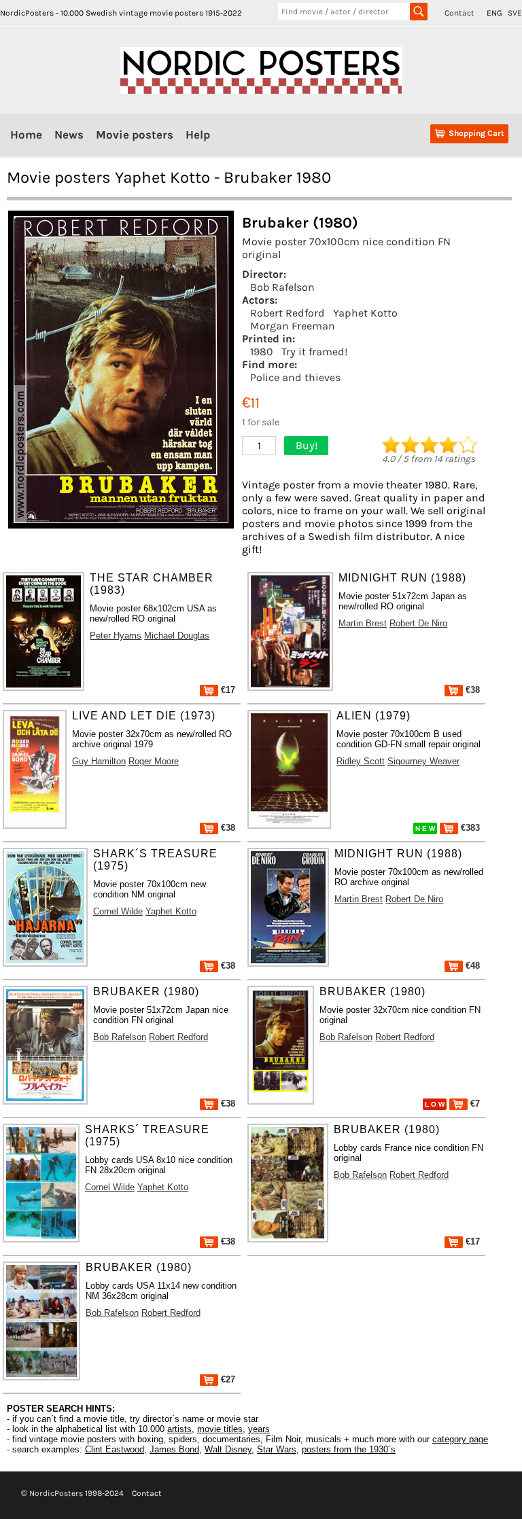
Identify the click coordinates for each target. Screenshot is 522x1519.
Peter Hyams (115, 635)
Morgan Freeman (292, 325)
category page (460, 1439)
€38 (471, 690)
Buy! (306, 445)
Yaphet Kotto (365, 312)
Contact (459, 13)
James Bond (174, 1449)
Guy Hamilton (99, 761)
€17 (226, 690)
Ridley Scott (360, 761)
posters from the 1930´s (349, 1449)
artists (179, 1429)
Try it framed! (314, 351)
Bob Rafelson (282, 287)
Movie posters (134, 134)
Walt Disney (228, 1449)
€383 (469, 828)
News (69, 134)
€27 (226, 1379)
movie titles (220, 1429)
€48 (471, 966)
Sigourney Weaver (423, 761)
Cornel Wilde (118, 911)
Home (26, 134)
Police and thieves (295, 377)
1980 (261, 351)
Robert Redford (287, 312)
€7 (474, 1103)
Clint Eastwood (114, 1449)
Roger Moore (153, 761)
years (259, 1429)
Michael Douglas (176, 635)
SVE (515, 13)
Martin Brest (362, 623)
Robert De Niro (418, 623)
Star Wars (276, 1449)
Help (198, 134)
